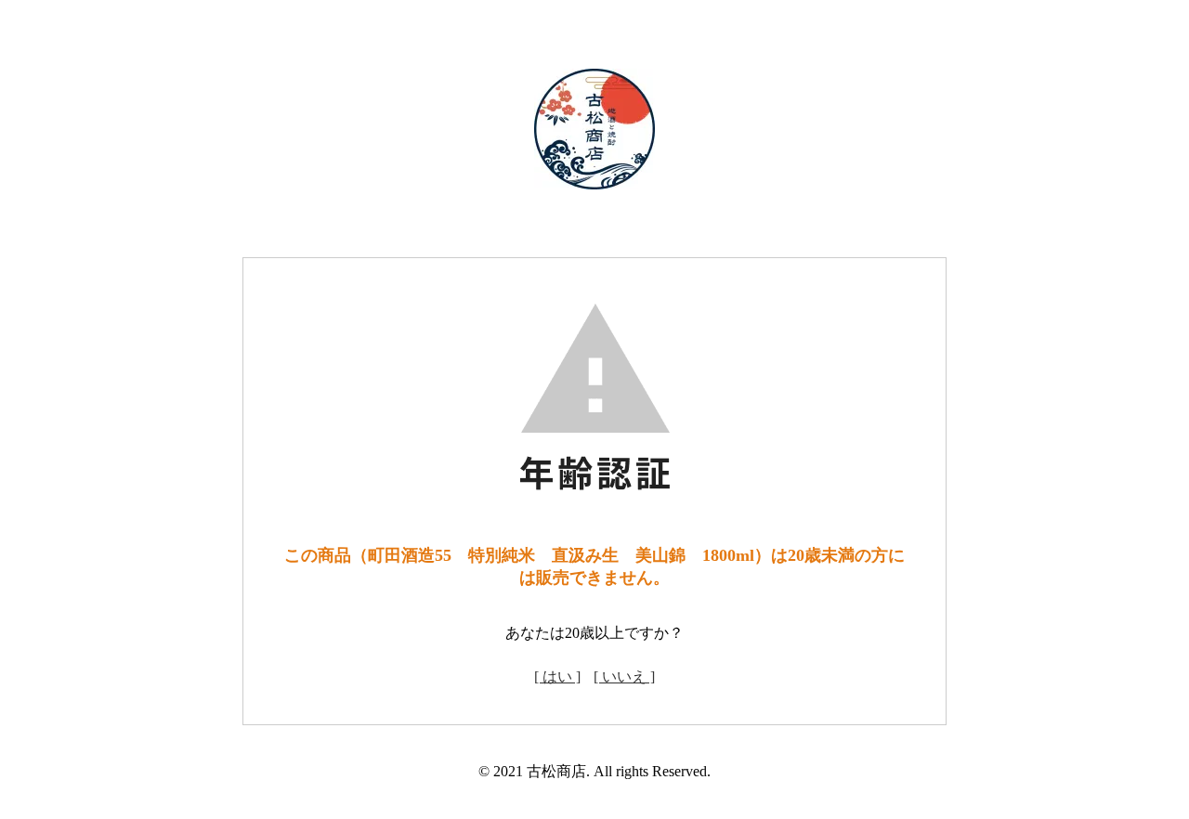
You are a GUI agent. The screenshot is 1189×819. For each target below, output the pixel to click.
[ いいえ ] (624, 676)
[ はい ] (557, 676)
